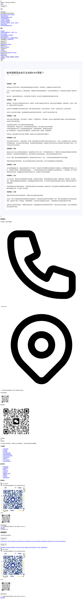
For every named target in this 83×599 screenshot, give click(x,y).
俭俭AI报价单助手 (7, 454)
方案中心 (2, 56)
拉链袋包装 (8, 44)
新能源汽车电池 (4, 52)
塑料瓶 (2, 47)
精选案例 (12, 56)
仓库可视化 (6, 47)
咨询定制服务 (3, 39)
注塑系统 (12, 14)
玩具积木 (3, 49)
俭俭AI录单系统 (6, 453)
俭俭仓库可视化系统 (7, 455)
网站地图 (3, 527)
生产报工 (14, 52)
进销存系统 (3, 14)
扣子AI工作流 (6, 459)
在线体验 (3, 58)
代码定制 (5, 458)
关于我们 (16, 56)
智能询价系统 (4, 55)
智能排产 (10, 52)
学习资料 (7, 56)
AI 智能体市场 (10, 39)
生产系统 (8, 14)
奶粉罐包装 (3, 44)
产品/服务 (3, 6)
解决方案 (3, 41)
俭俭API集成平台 (7, 461)
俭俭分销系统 (6, 457)
